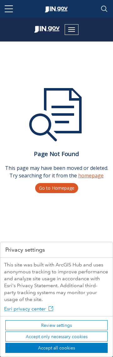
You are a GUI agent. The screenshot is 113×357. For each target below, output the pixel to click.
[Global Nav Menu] (8, 8)
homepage (91, 175)
